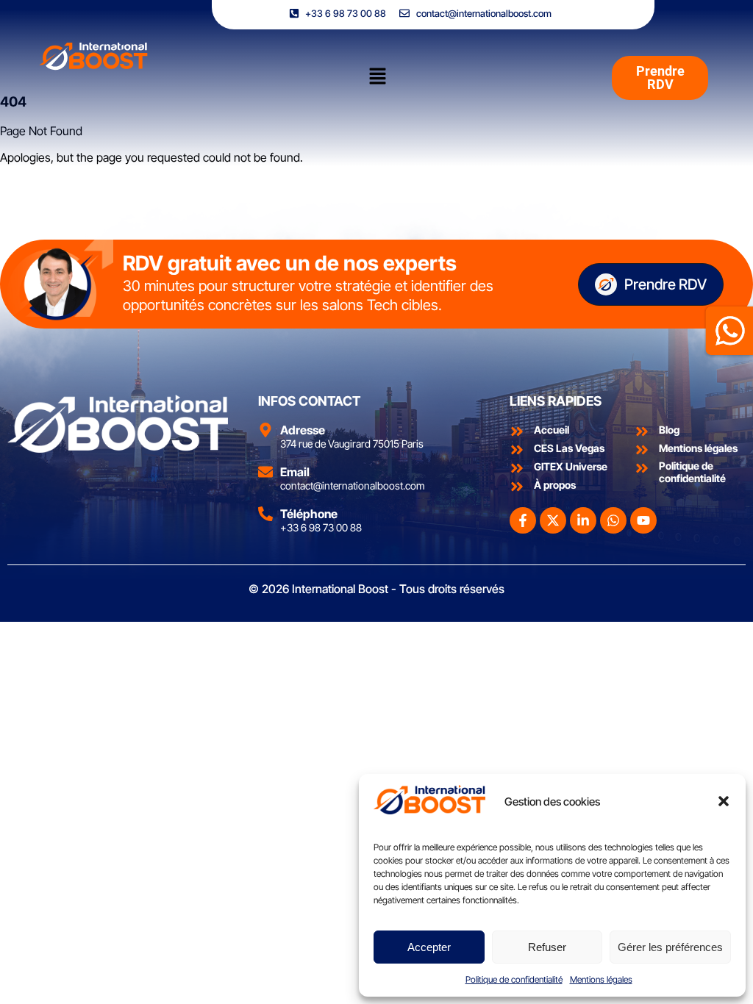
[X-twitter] (553, 520)
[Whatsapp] (613, 520)
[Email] (265, 472)
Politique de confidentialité (514, 979)
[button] (723, 801)
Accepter (429, 947)
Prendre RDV (665, 284)
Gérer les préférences (670, 947)
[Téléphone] (265, 513)
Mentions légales (601, 979)
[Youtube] (643, 520)
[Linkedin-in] (583, 520)
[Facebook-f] (523, 520)
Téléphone (309, 513)
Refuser (547, 947)
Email (295, 472)
